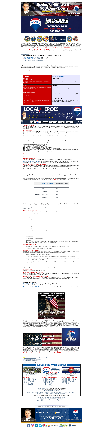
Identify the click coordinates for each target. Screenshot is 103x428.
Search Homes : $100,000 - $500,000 (50, 379)
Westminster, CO (58, 393)
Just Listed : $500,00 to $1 (28, 380)
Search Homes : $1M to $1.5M (48, 381)
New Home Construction (54, 397)
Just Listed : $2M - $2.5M (28, 383)
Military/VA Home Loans (42, 400)
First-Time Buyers (60, 399)
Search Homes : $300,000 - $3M (49, 378)
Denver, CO (59, 392)
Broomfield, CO (47, 392)
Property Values (47, 401)
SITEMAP (58, 405)
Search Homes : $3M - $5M (48, 385)
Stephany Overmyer (38, 57)
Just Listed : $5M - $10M (28, 386)
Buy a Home (62, 397)
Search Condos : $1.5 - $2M (67, 382)
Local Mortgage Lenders (51, 398)
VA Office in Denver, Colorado (30, 358)
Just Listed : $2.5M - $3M (28, 384)
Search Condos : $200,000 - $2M (68, 378)
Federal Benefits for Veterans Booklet (31, 360)
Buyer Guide (40, 397)
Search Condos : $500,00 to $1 (67, 380)
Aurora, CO (33, 392)
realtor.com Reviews (41, 402)
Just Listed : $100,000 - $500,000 (29, 379)
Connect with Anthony (61, 402)
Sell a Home (40, 401)
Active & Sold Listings (61, 400)
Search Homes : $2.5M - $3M (48, 384)
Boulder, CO (38, 392)
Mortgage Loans (60, 398)
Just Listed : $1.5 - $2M (27, 382)
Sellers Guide (46, 397)
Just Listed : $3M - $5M (27, 385)
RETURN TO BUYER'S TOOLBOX (29, 362)
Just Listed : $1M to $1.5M (28, 381)
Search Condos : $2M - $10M (67, 383)
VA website (55, 284)
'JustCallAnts (54, 402)
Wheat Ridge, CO (64, 393)
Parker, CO (48, 393)
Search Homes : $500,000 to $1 (48, 380)
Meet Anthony (48, 402)
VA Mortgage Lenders (67, 49)
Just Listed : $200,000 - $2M (28, 378)
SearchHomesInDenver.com (51, 374)
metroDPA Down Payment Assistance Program (48, 399)
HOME (61, 405)
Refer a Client (62, 401)
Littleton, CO (44, 393)
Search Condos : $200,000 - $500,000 (69, 379)
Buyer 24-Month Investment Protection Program (34, 60)
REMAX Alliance (44, 406)
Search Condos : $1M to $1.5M (68, 381)
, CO (63, 392)
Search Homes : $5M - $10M (48, 386)
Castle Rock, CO (53, 392)
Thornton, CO (52, 393)
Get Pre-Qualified (25, 54)
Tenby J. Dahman (37, 58)
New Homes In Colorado (41, 388)
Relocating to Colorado (52, 400)
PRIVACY (55, 405)
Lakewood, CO (38, 393)
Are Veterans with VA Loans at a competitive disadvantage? (36, 357)
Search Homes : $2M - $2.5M (48, 383)
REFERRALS (64, 405)
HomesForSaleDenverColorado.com (32, 374)
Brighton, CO (42, 392)
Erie (61, 392)
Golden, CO (66, 392)
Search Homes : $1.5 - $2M (48, 382)
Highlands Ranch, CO (72, 392)
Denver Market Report (54, 401)
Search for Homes (43, 398)
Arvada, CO (29, 392)
